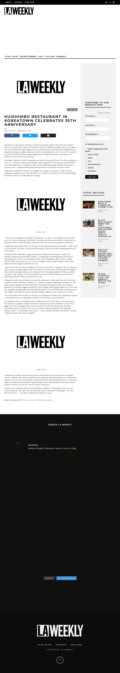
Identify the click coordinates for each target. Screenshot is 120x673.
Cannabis (61, 56)
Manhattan (31, 308)
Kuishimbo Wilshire (62, 152)
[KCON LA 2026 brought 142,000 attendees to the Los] (71, 514)
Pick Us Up (45, 645)
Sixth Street (8, 162)
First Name (90, 116)
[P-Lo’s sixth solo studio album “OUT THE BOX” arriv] (93, 514)
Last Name (90, 125)
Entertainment (28, 56)
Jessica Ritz (9, 131)
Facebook (49, 400)
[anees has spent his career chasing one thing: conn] (26, 514)
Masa (62, 301)
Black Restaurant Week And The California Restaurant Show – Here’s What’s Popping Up (105, 228)
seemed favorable (31, 261)
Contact (18, 2)
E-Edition (29, 2)
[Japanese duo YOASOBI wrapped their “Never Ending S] (49, 514)
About (9, 2)
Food (8, 56)
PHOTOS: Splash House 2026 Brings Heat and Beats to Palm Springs (105, 255)
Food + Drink (93, 154)
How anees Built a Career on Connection (105, 204)
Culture (49, 56)
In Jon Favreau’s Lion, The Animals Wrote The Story (104, 278)
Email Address (92, 134)
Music (15, 56)
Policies (76, 645)
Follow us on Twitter (28, 400)
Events (91, 168)
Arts (41, 56)
